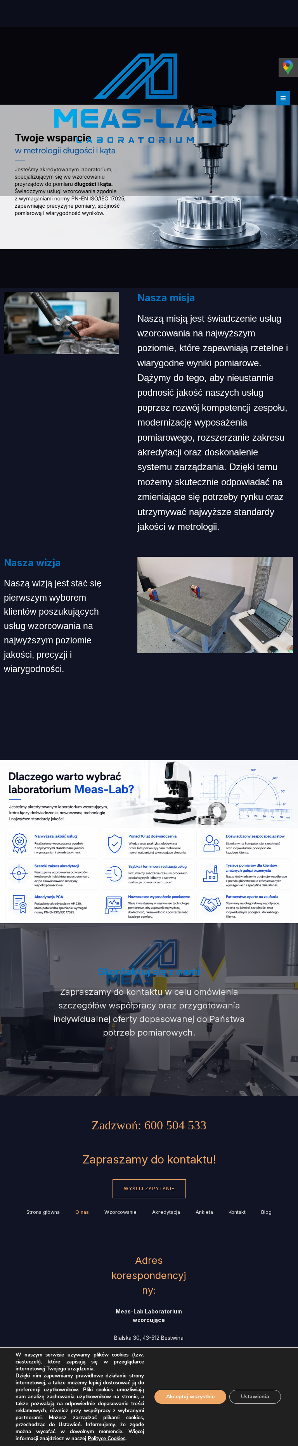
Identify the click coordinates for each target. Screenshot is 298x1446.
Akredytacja (166, 1212)
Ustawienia (255, 1396)
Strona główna (43, 1212)
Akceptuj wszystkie (190, 1396)
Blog (266, 1212)
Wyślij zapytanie (149, 1188)
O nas (82, 1212)
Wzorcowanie (120, 1212)
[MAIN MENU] (283, 98)
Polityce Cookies (106, 1438)
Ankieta (204, 1212)
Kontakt (237, 1212)
